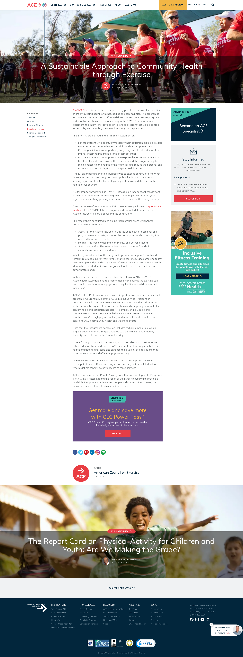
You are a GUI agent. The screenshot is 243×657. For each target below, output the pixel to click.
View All (31, 117)
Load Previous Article (120, 588)
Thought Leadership (36, 136)
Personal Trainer (58, 616)
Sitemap (154, 620)
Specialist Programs (88, 620)
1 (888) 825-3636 (197, 615)
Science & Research (36, 133)
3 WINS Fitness (82, 110)
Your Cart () (194, 5)
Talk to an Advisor (172, 5)
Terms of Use (156, 609)
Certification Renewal (89, 624)
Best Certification (58, 613)
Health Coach (57, 620)
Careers (132, 620)
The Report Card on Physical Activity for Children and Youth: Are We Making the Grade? (121, 545)
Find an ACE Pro (110, 620)
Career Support (86, 609)
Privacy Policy (157, 613)
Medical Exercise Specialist (63, 627)
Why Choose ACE (59, 609)
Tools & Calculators (111, 616)
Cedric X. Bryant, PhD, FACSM (127, 559)
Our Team (133, 609)
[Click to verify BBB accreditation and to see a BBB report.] (117, 642)
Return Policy (157, 616)
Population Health (121, 56)
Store (105, 624)
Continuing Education (89, 616)
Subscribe (192, 199)
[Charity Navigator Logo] (102, 642)
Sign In (206, 5)
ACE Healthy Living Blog (113, 609)
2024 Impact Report (137, 624)
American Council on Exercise (127, 84)
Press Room (134, 616)
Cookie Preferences (159, 624)
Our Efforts (133, 613)
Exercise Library (110, 613)
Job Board (84, 613)
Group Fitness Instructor (61, 624)
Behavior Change (35, 125)
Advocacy (31, 121)
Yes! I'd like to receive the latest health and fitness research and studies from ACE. (192, 187)
